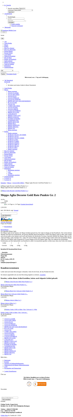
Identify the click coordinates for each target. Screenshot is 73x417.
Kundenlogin (8, 13)
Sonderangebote (8, 67)
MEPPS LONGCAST (14, 115)
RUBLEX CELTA (13, 136)
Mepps (6, 45)
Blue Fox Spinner (9, 48)
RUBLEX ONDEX (13, 143)
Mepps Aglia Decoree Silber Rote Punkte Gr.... (14, 284)
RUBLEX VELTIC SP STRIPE (17, 135)
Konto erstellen (15, 24)
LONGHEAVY (12, 114)
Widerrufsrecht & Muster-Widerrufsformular (16, 365)
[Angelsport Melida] (8, 30)
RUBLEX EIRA (12, 147)
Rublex (6, 46)
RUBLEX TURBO (13, 141)
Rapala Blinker (8, 51)
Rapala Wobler (8, 53)
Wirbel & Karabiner (9, 56)
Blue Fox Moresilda (9, 49)
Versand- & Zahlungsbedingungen (14, 363)
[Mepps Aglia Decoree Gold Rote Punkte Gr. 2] (14, 190)
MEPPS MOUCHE (13, 122)
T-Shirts (10, 173)
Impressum (7, 360)
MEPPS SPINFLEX (13, 125)
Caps (9, 172)
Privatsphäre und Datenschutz (12, 368)
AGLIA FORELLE (13, 98)
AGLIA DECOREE (13, 94)
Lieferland (11, 10)
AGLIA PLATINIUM (14, 99)
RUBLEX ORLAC (13, 146)
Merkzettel (7, 27)
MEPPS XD (11, 128)
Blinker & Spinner (9, 62)
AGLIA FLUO (12, 96)
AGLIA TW (11, 104)
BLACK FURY (12, 102)
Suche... (3, 74)
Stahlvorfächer (8, 61)
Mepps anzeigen (12, 91)
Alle (5, 41)
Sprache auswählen (13, 8)
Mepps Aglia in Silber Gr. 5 (8, 303)
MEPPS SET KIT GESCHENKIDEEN (19, 101)
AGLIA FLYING (13, 107)
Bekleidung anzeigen (14, 170)
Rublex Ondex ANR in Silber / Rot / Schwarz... (14, 312)
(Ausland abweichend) (26, 204)
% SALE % (7, 178)
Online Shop (4, 415)
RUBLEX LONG (13, 139)
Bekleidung (7, 66)
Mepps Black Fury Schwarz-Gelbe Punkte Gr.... (14, 294)
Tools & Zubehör (9, 64)
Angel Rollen (8, 43)
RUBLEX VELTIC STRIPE (16, 138)
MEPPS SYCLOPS (13, 112)
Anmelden (43, 275)
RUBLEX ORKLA (13, 144)
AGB (5, 366)
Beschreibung (8, 226)
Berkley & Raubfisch (10, 59)
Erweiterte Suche (11, 74)
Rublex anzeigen (12, 133)
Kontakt (6, 362)
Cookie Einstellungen (10, 371)
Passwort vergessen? (17, 26)
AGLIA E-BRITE (13, 109)
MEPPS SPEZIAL (13, 127)
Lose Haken (7, 54)
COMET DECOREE (14, 106)
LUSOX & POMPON (14, 110)
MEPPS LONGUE (13, 117)
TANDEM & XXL (13, 120)
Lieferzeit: (3, 202)
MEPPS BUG (12, 123)
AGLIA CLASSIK (13, 93)
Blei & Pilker (8, 57)
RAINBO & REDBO (14, 119)
